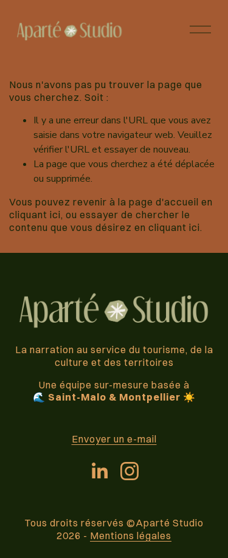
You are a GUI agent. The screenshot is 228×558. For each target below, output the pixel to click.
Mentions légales (130, 535)
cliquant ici (35, 214)
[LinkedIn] (99, 471)
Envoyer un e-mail (114, 439)
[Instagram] (129, 471)
